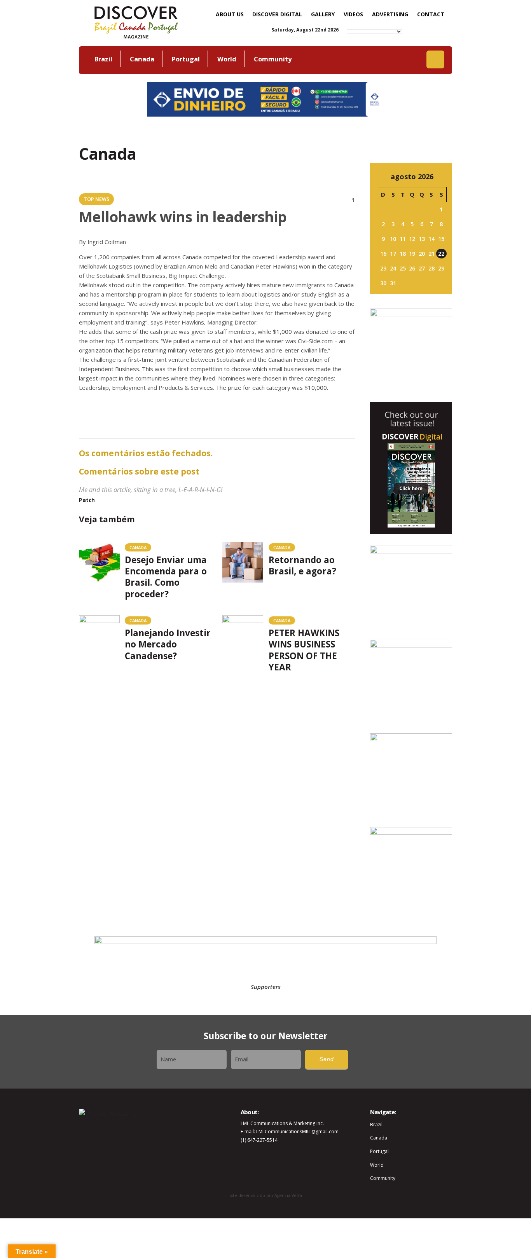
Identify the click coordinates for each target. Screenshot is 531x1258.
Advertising (390, 14)
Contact (430, 14)
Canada (142, 58)
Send (327, 1059)
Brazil (103, 58)
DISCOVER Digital (277, 14)
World (226, 58)
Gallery (323, 14)
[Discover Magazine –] (136, 21)
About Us (230, 14)
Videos (353, 14)
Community (273, 58)
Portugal (186, 58)
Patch (87, 500)
